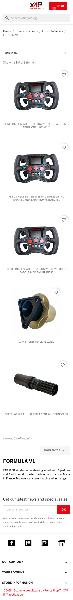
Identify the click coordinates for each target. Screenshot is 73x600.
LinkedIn (61, 543)
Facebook (11, 543)
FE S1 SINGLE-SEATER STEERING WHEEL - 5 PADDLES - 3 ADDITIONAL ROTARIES (36, 125)
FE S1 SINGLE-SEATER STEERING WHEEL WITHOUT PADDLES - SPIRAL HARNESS (36, 271)
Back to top (55, 450)
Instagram (45, 543)
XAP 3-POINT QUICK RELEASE (36, 341)
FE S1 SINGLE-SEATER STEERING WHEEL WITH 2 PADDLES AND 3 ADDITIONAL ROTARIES (36, 198)
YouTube (28, 543)
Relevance (36, 53)
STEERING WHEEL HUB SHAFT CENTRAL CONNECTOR (36, 414)
